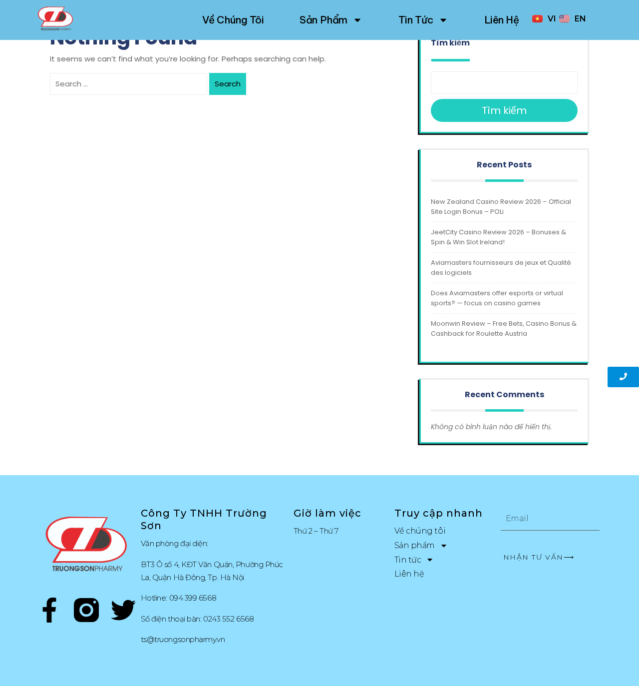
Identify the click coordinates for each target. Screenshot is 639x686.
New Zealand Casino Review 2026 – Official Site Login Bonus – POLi (501, 206)
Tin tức (415, 19)
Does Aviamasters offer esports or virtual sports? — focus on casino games (497, 298)
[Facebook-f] (49, 612)
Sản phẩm (323, 19)
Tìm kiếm (450, 42)
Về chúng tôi (233, 19)
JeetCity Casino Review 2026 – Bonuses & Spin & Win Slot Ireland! (498, 237)
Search (228, 83)
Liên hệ (501, 19)
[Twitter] (123, 612)
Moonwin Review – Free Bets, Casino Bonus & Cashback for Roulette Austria (504, 328)
